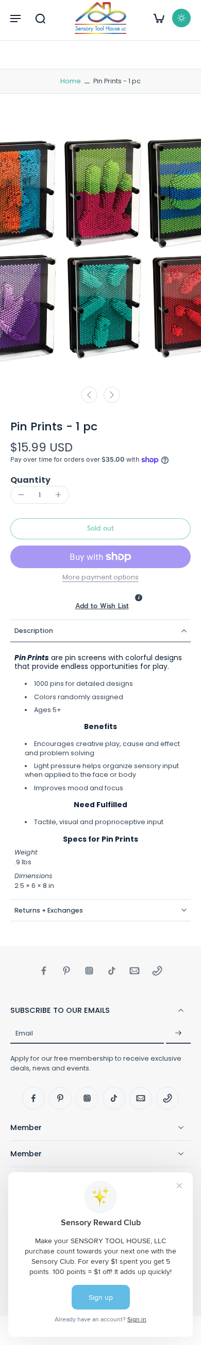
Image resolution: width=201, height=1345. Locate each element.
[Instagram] (89, 970)
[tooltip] (138, 597)
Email (24, 1033)
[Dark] (181, 18)
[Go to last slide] (89, 395)
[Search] (40, 18)
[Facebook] (43, 970)
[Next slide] (112, 395)
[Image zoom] (100, 247)
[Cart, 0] (158, 18)
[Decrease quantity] (21, 494)
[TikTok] (111, 970)
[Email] (134, 970)
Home (70, 81)
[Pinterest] (66, 970)
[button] (15, 18)
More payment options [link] (100, 577)
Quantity (30, 480)
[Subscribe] (178, 1033)
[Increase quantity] (58, 494)
